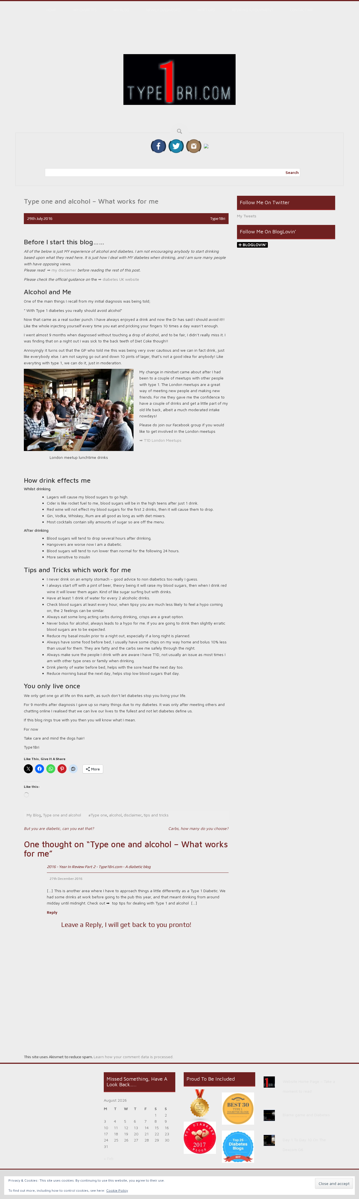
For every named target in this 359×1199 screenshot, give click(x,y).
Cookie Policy (117, 1190)
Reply (52, 912)
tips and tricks (156, 815)
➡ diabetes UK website (118, 279)
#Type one (97, 815)
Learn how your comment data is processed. (133, 1056)
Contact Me (301, 10)
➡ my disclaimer (61, 270)
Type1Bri (217, 218)
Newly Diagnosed (163, 10)
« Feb (109, 1158)
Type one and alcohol (62, 815)
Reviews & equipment (252, 10)
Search (292, 172)
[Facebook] (158, 145)
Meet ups (206, 10)
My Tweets (246, 215)
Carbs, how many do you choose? (198, 828)
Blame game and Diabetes (306, 1114)
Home (51, 10)
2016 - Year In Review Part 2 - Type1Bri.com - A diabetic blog (99, 866)
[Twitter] (176, 145)
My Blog (121, 10)
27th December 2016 (66, 879)
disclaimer (133, 815)
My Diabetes (85, 10)
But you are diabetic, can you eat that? (59, 828)
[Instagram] (193, 145)
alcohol (115, 815)
